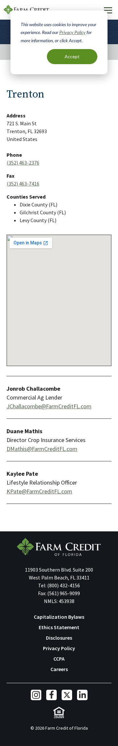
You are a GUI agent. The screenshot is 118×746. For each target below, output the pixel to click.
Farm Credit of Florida (59, 547)
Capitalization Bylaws (59, 616)
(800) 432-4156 (63, 585)
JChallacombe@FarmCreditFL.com (49, 406)
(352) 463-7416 (23, 183)
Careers (59, 669)
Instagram (36, 695)
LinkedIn (82, 695)
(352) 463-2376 (23, 162)
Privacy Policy (72, 32)
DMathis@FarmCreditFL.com (42, 449)
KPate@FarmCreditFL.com (39, 491)
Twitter (67, 695)
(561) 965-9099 (63, 593)
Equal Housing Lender (59, 712)
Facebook (51, 695)
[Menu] (108, 10)
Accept (72, 56)
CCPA (59, 658)
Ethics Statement (59, 627)
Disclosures (59, 637)
